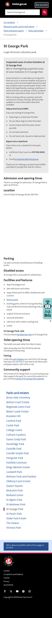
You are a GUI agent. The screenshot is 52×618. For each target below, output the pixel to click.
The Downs (12, 523)
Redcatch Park (14, 490)
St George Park (14, 509)
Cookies (7, 578)
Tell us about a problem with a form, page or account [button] (25, 546)
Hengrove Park (14, 458)
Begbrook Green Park (18, 406)
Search (44, 12)
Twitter (11, 592)
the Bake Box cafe (24, 334)
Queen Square (14, 485)
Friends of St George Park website (29, 378)
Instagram (29, 592)
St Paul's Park (14, 513)
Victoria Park (13, 527)
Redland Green (14, 495)
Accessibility (8, 585)
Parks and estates (17, 393)
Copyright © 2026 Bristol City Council (18, 597)
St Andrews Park (15, 504)
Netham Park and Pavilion (21, 476)
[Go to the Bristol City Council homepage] (9, 561)
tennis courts (12, 299)
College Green (14, 430)
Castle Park (12, 425)
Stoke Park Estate (16, 518)
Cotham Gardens (16, 434)
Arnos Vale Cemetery (18, 397)
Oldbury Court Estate (18, 481)
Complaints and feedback (13, 574)
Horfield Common (16, 462)
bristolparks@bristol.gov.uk (26, 159)
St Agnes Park (14, 499)
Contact (7, 571)
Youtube (17, 592)
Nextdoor (23, 592)
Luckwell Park (14, 472)
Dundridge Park (15, 444)
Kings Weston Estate (18, 467)
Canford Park (13, 420)
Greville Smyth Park (17, 453)
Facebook (5, 592)
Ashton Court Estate (17, 402)
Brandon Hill (13, 416)
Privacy (6, 581)
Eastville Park (13, 448)
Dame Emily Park (16, 439)
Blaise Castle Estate (17, 411)
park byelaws (18, 359)
